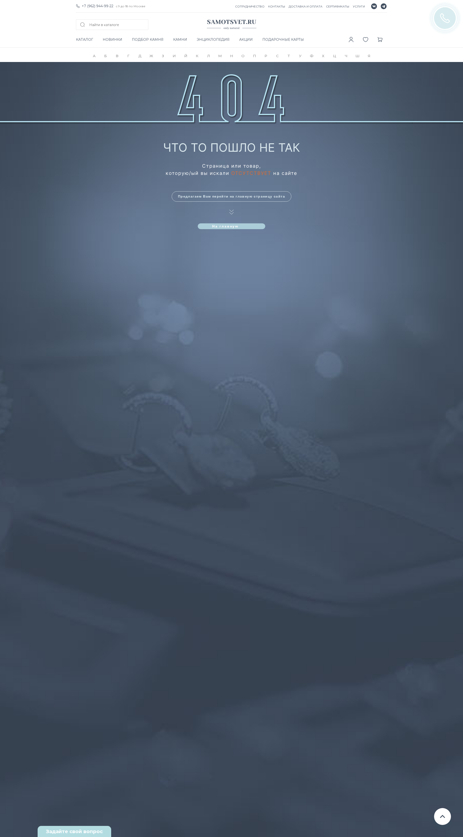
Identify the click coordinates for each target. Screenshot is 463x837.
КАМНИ (180, 39)
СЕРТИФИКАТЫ (337, 6)
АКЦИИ (246, 39)
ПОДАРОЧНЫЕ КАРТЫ (283, 39)
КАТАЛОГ (84, 39)
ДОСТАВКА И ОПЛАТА (305, 6)
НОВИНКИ (112, 39)
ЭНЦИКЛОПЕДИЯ (213, 39)
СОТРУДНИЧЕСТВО (250, 6)
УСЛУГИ (359, 6)
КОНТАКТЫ (276, 6)
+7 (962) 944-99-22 (97, 6)
